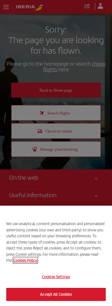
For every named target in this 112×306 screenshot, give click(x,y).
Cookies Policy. (25, 260)
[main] (56, 256)
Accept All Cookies (56, 294)
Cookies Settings (56, 276)
